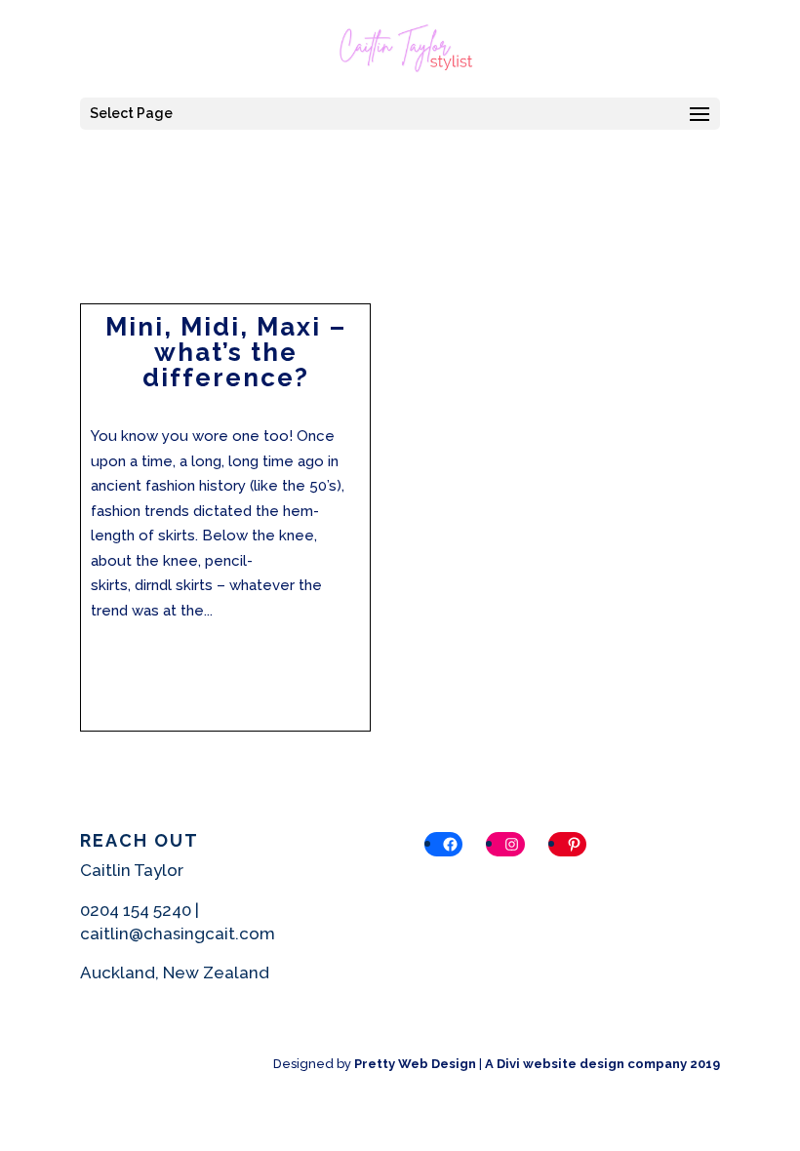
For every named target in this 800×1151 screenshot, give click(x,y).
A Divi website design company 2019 (602, 1063)
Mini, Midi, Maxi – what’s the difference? (225, 352)
